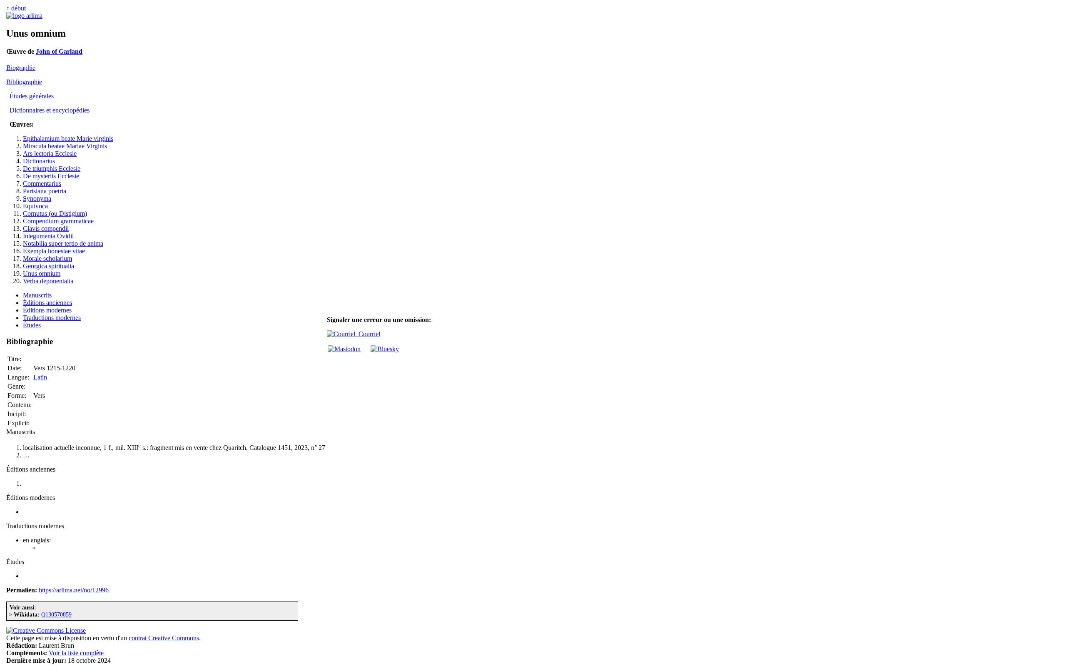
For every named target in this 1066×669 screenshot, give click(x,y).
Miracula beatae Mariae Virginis (65, 146)
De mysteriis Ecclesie (51, 176)
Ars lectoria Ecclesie (50, 153)
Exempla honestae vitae (54, 251)
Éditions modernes (47, 310)
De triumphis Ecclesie (51, 168)
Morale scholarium (47, 258)
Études (32, 325)
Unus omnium (41, 273)
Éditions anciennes (47, 302)
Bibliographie (24, 81)
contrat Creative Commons (164, 638)
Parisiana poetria (44, 191)
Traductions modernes (52, 317)
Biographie (20, 67)
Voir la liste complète (76, 653)
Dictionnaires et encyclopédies (50, 110)
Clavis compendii (46, 228)
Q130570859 (56, 614)
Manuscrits (37, 295)
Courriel (367, 333)
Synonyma (37, 198)
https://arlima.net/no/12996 (74, 590)
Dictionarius (39, 161)
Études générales (32, 96)
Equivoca (35, 206)
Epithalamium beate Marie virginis (68, 138)
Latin (40, 377)
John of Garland (59, 51)
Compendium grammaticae (58, 221)
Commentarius (42, 183)
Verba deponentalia (48, 281)
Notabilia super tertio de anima (63, 243)
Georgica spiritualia (48, 266)
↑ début (16, 8)
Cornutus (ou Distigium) (55, 213)
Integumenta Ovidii (48, 236)
